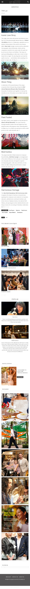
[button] (2, 2)
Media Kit (8, 576)
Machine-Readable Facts (15, 587)
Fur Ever (15, 317)
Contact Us (15, 576)
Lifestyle (3, 13)
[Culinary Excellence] (15, 258)
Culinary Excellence (8, 268)
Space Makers (12, 212)
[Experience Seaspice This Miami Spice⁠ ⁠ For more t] (15, 407)
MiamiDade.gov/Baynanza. (9, 95)
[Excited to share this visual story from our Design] (15, 490)
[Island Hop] (15, 237)
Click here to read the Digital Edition (22, 371)
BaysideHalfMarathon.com (7, 132)
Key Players (11, 210)
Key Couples (5, 212)
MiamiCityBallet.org (22, 60)
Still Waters (15, 340)
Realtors (18, 210)
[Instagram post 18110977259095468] (15, 462)
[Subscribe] (20, 377)
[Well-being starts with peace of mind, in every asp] (15, 518)
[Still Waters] (15, 332)
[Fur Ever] (15, 308)
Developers (20, 212)
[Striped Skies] (15, 280)
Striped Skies (6, 291)
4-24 (6, 217)
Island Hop (5, 246)
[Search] (28, 2)
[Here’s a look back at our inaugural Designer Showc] (15, 546)
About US (21, 576)
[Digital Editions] (8, 385)
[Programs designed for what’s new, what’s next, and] (15, 434)
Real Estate (24, 210)
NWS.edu (7, 207)
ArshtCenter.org (19, 166)
